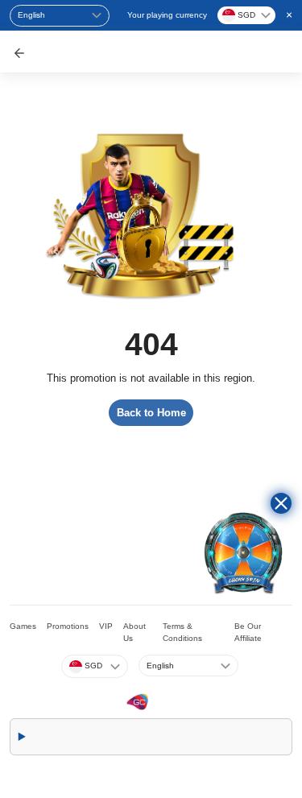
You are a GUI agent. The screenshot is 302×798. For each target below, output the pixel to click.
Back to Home (151, 413)
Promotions (68, 626)
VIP (106, 626)
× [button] (289, 14)
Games (23, 626)
